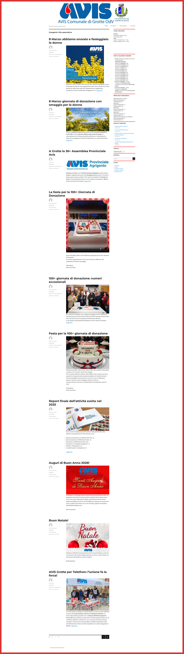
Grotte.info (51, 112)
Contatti (132, 25)
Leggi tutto (99, 90)
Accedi (116, 167)
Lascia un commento (54, 56)
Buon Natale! (58, 520)
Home (106, 25)
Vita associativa (58, 54)
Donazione (51, 54)
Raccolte (51, 587)
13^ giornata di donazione (120, 138)
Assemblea (51, 166)
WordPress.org (118, 171)
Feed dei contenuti (119, 168)
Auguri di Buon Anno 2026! (69, 463)
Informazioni (123, 25)
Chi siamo (113, 25)
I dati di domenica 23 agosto (121, 126)
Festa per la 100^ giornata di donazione (78, 333)
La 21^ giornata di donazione (121, 130)
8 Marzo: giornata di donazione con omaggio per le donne (75, 103)
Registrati (117, 165)
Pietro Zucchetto (53, 50)
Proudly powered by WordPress (57, 647)
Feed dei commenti (119, 170)
